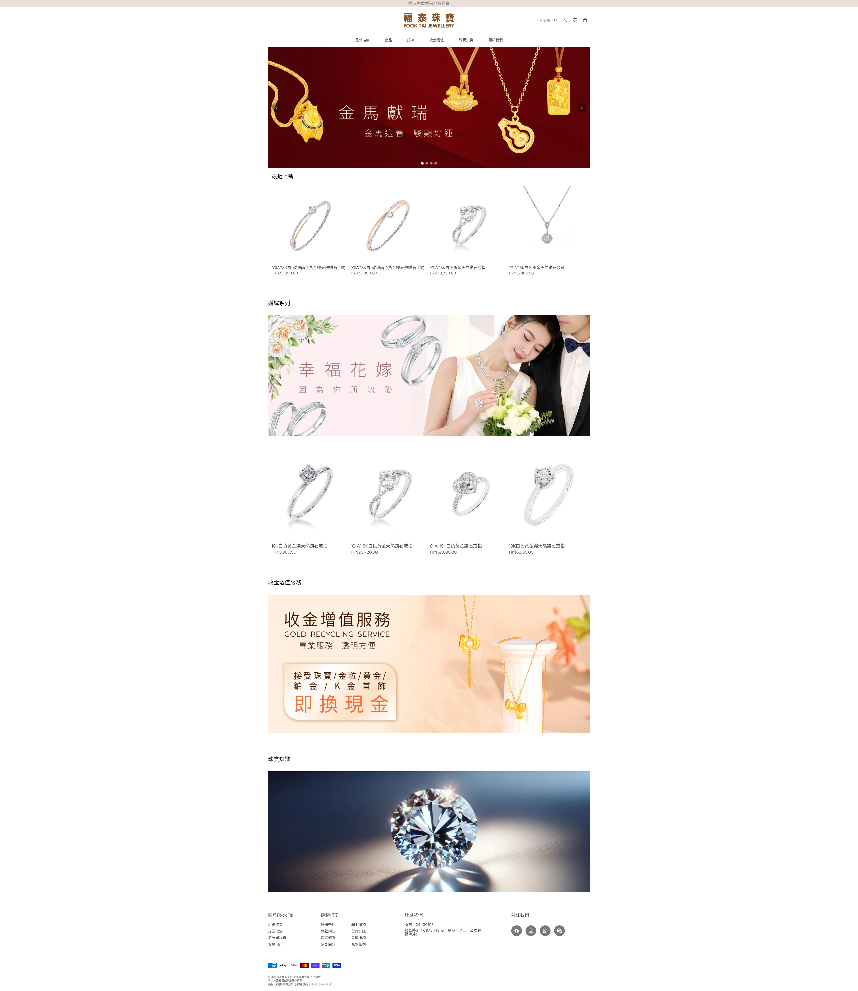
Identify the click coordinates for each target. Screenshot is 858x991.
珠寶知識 (328, 937)
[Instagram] (531, 930)
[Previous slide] (276, 107)
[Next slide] (581, 107)
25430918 (425, 924)
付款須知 (328, 931)
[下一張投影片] (572, 230)
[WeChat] (559, 930)
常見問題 (328, 944)
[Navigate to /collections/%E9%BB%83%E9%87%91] (429, 107)
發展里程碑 (277, 937)
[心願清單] (575, 20)
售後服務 (358, 937)
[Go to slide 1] (422, 163)
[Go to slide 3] (431, 163)
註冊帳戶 (328, 924)
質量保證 (275, 944)
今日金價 (543, 21)
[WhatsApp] (545, 930)
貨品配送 (358, 931)
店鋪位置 (275, 924)
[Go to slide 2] (426, 163)
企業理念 (275, 931)
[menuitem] (362, 40)
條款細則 (358, 944)
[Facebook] (516, 930)
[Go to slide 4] (435, 163)
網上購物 (358, 924)
